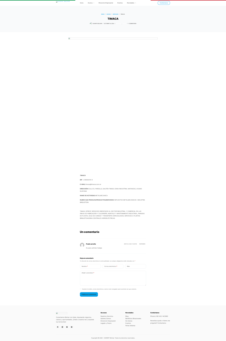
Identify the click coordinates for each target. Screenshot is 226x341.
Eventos (120, 3)
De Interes (128, 321)
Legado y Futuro (106, 323)
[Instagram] (67, 327)
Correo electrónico (110, 266)
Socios (124, 23)
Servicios (119, 23)
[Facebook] (57, 327)
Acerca (90, 3)
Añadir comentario (88, 273)
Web (128, 266)
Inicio (81, 3)
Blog (126, 316)
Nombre (85, 266)
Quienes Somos (106, 318)
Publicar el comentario (89, 294)
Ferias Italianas (130, 325)
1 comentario (132, 23)
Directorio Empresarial (106, 3)
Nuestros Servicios (107, 316)
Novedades (130, 3)
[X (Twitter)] (62, 327)
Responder (142, 244)
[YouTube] (71, 327)
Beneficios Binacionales (133, 318)
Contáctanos (164, 3)
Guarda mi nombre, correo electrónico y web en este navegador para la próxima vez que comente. (109, 289)
